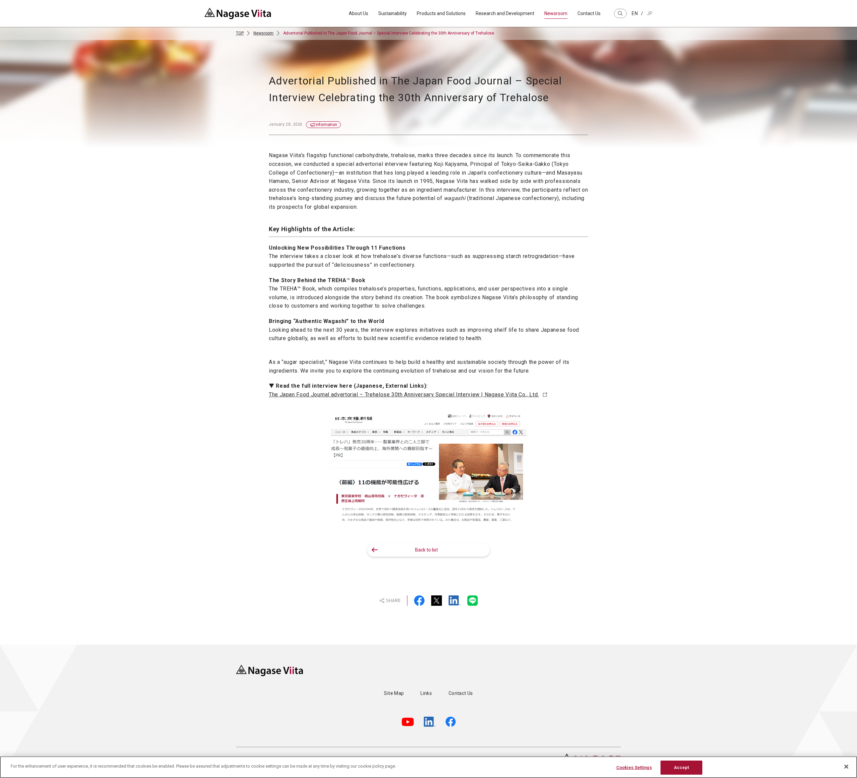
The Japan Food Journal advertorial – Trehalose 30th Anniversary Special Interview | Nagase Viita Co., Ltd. (404, 394)
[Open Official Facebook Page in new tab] (451, 722)
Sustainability (392, 13)
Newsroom (555, 13)
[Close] (846, 766)
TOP (240, 33)
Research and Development (505, 13)
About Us (358, 13)
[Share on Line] (472, 600)
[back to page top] (631, 645)
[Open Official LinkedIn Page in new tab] (430, 722)
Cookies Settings (634, 767)
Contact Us (589, 13)
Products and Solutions (441, 13)
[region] (428, 767)
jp (650, 13)
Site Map (394, 693)
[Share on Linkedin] (455, 600)
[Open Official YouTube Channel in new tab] (408, 722)
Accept (681, 767)
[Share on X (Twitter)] (436, 600)
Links (426, 693)
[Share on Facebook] (419, 600)
